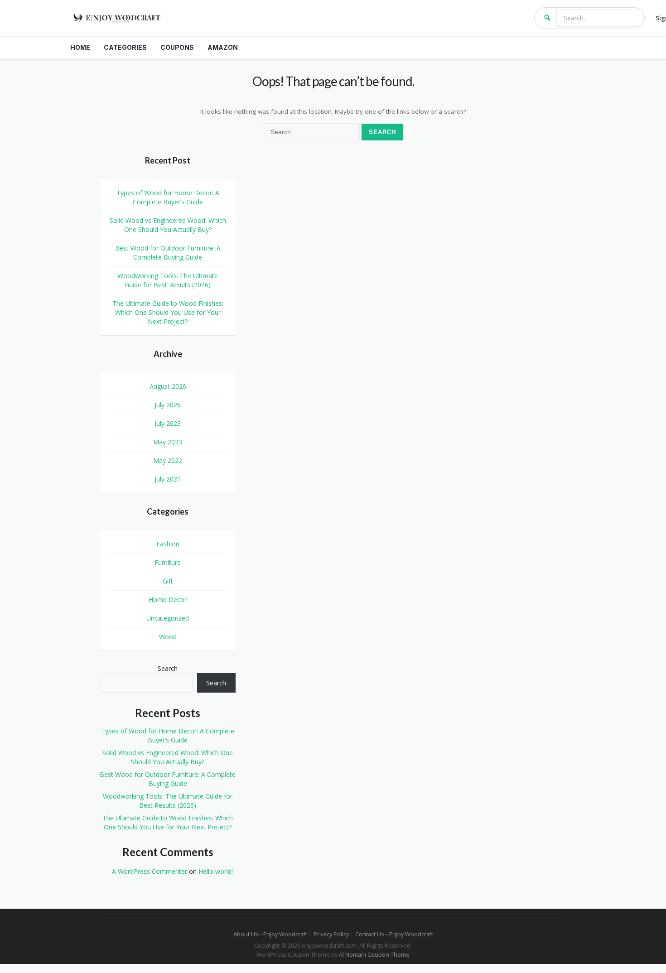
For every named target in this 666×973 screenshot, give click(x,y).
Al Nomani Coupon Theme (374, 955)
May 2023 (167, 442)
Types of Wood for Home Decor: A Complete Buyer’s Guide (167, 197)
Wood (168, 636)
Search (168, 668)
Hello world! (215, 871)
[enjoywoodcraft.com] (296, 18)
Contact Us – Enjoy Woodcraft (394, 934)
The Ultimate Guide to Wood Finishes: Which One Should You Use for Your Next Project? (167, 312)
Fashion (167, 543)
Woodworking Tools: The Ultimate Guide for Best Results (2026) (167, 280)
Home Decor (168, 599)
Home (80, 47)
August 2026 (168, 386)
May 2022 (167, 460)
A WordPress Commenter (149, 871)
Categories (125, 47)
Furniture (167, 562)
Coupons (177, 47)
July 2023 (167, 423)
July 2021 (167, 479)
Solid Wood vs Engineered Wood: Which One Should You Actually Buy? (168, 225)
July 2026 (167, 404)
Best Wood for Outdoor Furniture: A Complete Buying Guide (168, 252)
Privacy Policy (331, 934)
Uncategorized (167, 618)
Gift (168, 581)
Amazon (223, 47)
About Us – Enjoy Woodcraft (270, 934)
